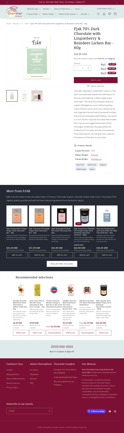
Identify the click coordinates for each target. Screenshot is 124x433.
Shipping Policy (12, 374)
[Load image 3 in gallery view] (37, 96)
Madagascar (96, 159)
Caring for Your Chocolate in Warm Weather (65, 371)
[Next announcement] (117, 2)
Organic (103, 165)
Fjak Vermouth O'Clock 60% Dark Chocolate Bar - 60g (61, 231)
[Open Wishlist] (109, 14)
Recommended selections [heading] (34, 277)
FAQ (31, 383)
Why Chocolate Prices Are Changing (64, 383)
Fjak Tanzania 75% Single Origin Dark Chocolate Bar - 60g (39, 231)
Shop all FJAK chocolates (62, 263)
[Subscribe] (49, 411)
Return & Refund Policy (15, 378)
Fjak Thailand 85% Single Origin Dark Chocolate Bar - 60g (16, 231)
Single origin (81, 169)
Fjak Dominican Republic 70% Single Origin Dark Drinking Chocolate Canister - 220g (84, 232)
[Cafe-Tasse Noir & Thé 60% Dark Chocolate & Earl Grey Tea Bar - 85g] (37, 290)
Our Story (34, 370)
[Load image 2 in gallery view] (24, 96)
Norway (94, 155)
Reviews (33, 378)
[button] (34, 8)
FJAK (27, 23)
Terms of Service (13, 383)
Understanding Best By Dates (65, 377)
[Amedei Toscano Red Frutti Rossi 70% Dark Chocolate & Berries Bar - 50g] (70, 290)
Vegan (92, 169)
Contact (9, 370)
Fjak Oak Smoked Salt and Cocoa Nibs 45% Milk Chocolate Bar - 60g (107, 231)
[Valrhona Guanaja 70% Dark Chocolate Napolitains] (87, 290)
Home (8, 23)
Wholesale (34, 374)
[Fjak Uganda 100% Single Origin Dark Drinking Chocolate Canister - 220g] (104, 290)
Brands (16, 23)
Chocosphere (47, 427)
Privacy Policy (12, 387)
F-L (21, 23)
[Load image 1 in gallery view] (12, 96)
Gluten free (92, 165)
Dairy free (80, 165)
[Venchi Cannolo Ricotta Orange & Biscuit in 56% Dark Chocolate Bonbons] (54, 290)
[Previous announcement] (7, 2)
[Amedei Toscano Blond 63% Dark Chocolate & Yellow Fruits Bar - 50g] (21, 290)
